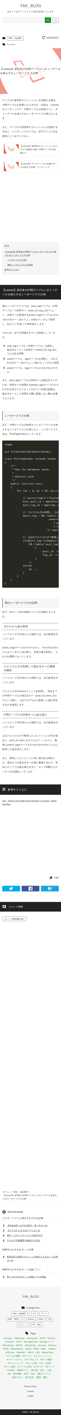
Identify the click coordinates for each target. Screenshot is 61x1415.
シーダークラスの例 (17, 260)
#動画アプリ (22, 1370)
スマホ (33, 1313)
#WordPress (47, 1352)
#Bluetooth (20, 1338)
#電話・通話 (41, 1377)
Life (49, 1319)
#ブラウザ (38, 1367)
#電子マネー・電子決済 (23, 1377)
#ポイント (50, 1367)
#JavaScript (30, 1345)
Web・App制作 (15, 38)
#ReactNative (17, 1349)
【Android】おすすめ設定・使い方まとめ (27, 1225)
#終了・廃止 (29, 1374)
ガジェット (23, 1325)
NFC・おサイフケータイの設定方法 (24, 1235)
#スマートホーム (15, 1359)
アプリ (44, 1313)
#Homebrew (8, 1345)
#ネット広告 (31, 1363)
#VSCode (10, 1352)
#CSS (42, 1338)
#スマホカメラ (31, 1359)
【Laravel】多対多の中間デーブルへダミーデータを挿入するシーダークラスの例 (30, 253)
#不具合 (11, 1370)
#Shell (28, 1349)
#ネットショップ (16, 1363)
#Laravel (11, 44)
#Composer (32, 1338)
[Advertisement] (30, 207)
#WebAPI (21, 1352)
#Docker (51, 1338)
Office (41, 1319)
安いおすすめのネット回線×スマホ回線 (26, 1277)
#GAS (19, 1342)
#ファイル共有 (25, 1367)
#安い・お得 (46, 1370)
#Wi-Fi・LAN (34, 1352)
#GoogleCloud (30, 1342)
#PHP (6, 1349)
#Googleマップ (46, 1342)
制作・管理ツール (16, 1319)
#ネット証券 (45, 1363)
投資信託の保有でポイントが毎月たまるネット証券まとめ (32, 1259)
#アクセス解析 (13, 1356)
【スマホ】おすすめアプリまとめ (23, 1230)
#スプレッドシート (43, 1356)
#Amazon (8, 1338)
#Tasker (52, 1349)
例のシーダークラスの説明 (20, 265)
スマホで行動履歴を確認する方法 (23, 1240)
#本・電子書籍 (14, 1374)
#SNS (36, 1349)
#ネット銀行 (10, 1367)
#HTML (19, 1345)
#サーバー (27, 1356)
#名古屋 (34, 1370)
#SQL (43, 1349)
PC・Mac (37, 1325)
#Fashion (9, 1342)
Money (31, 1319)
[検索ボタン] (48, 20)
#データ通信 (46, 1359)
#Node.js (52, 1345)
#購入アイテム (44, 1374)
